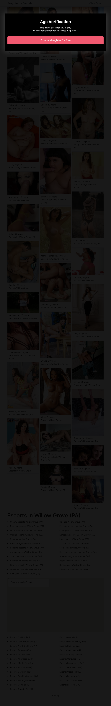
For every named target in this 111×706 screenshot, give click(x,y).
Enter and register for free (55, 40)
